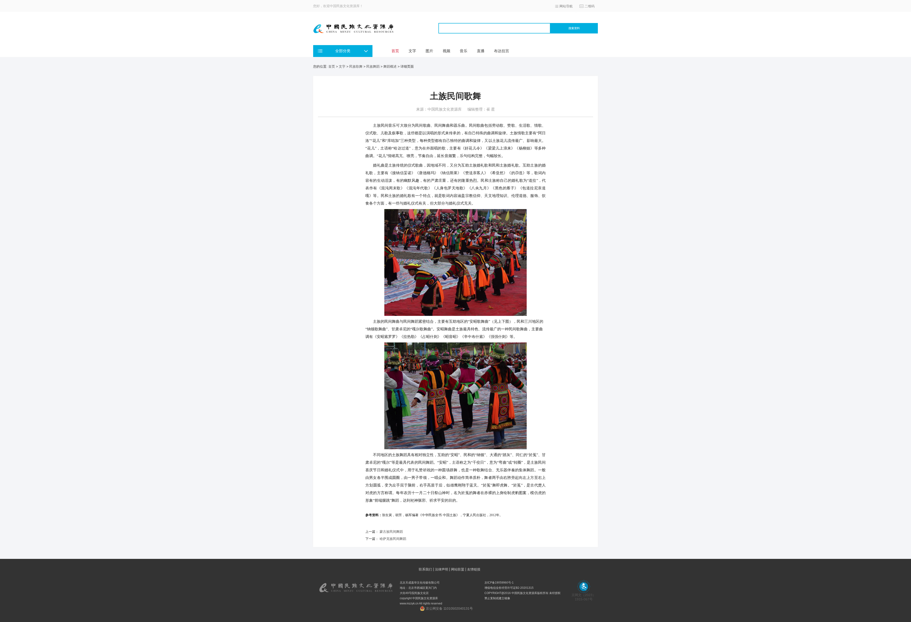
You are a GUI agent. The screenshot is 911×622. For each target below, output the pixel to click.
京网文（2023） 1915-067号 (584, 597)
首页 (395, 51)
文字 (412, 51)
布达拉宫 (501, 51)
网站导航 (566, 6)
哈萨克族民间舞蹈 (393, 539)
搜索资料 (574, 28)
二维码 (590, 6)
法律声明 (441, 569)
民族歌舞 (356, 66)
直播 (480, 51)
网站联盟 (457, 569)
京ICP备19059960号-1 (499, 582)
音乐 (463, 51)
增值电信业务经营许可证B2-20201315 (509, 587)
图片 (429, 51)
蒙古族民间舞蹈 (391, 531)
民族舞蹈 (373, 66)
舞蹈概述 (390, 66)
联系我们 (425, 569)
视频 (446, 51)
